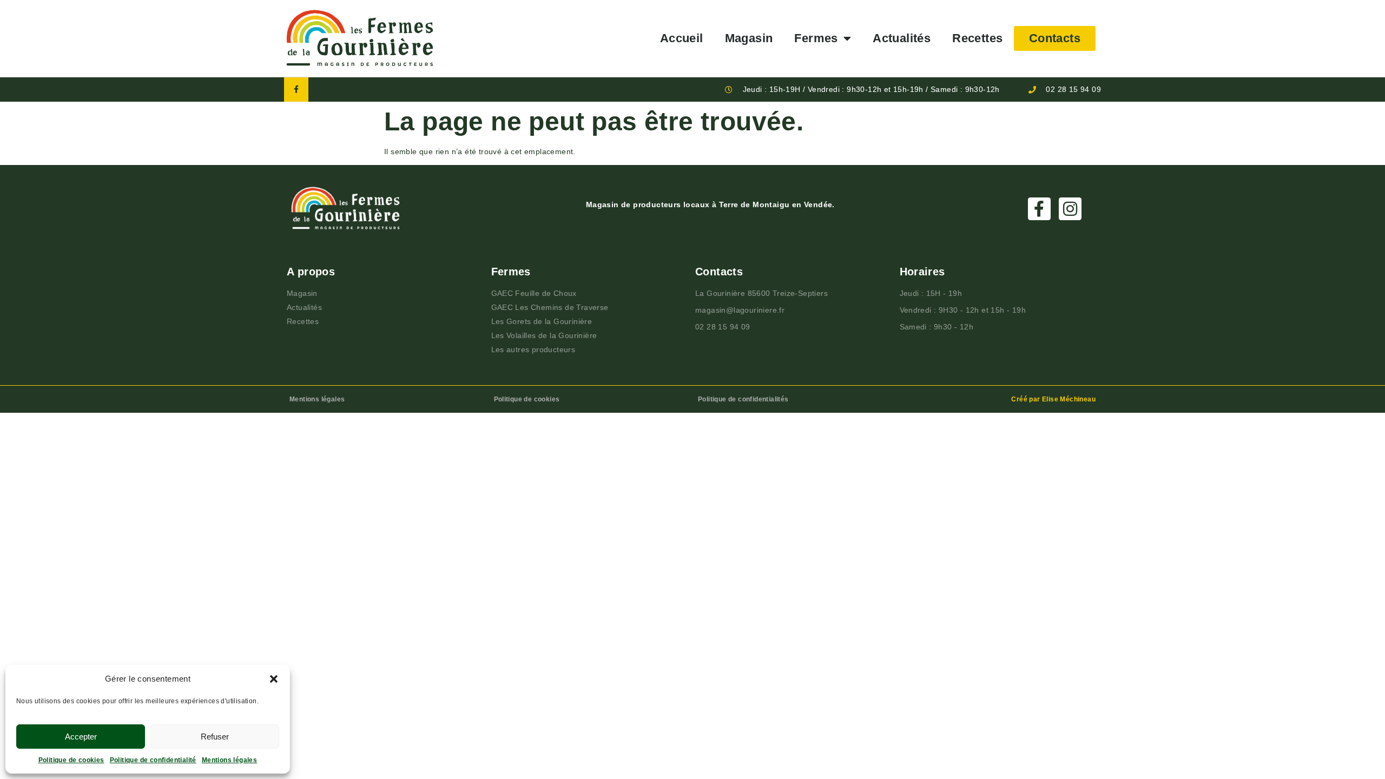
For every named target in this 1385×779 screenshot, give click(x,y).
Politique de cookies (71, 760)
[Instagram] (1070, 208)
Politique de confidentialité (153, 760)
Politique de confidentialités (743, 399)
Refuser (215, 736)
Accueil (681, 38)
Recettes (977, 38)
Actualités (902, 38)
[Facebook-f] (296, 89)
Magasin (749, 38)
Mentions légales (229, 760)
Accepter (81, 736)
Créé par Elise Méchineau (1053, 399)
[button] (273, 679)
